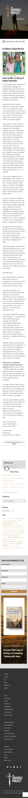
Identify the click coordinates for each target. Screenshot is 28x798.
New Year (22, 537)
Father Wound (5, 529)
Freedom (10, 529)
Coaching (6, 731)
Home (5, 682)
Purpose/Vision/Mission (11, 541)
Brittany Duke (10, 41)
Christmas (9, 520)
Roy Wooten (5, 544)
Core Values (7, 698)
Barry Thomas (15, 518)
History (6, 701)
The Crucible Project (12, 544)
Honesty (18, 531)
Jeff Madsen (9, 533)
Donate (6, 757)
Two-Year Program (9, 733)
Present (8, 539)
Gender (3, 583)
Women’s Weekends (9, 722)
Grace (19, 529)
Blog (5, 755)
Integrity (4, 533)
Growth (8, 531)
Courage (19, 520)
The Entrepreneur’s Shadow (10, 492)
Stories (6, 674)
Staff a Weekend (8, 749)
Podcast (6, 677)
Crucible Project (16, 525)
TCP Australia (8, 712)
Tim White (12, 546)
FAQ (5, 679)
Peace (4, 539)
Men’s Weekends (8, 725)
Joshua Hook (21, 533)
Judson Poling (5, 535)
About (5, 695)
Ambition (4, 518)
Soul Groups (7, 728)
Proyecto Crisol (8, 715)
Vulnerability (14, 548)
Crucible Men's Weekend (9, 523)
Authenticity (8, 518)
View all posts (13, 466)
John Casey (14, 533)
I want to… (6, 746)
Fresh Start (14, 529)
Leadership (13, 535)
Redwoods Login (8, 739)
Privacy (6, 688)
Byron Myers (21, 518)
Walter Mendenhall (21, 548)
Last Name (4, 577)
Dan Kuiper (10, 527)
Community (13, 520)
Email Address (6, 564)
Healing (13, 531)
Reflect (22, 541)
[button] (19, 19)
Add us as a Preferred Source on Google (14, 443)
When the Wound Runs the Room (12, 475)
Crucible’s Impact (8, 709)
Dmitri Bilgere (16, 527)
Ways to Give (7, 760)
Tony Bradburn (17, 546)
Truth (10, 548)
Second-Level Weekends (10, 736)
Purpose (13, 539)
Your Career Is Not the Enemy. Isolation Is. (14, 484)
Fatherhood (23, 527)
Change (4, 520)
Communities (7, 706)
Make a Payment (8, 752)
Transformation (5, 548)
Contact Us (7, 685)
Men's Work (13, 537)
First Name (4, 571)
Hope (22, 531)
